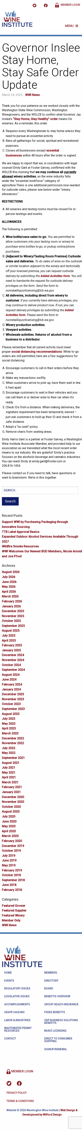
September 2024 (13, 670)
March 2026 (10, 596)
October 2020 (11, 807)
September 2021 (13, 758)
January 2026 (11, 606)
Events (9, 980)
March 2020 (10, 836)
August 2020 (10, 811)
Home (8, 972)
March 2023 (10, 733)
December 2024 (13, 655)
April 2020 (9, 831)
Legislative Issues (17, 996)
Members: (51, 972)
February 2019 (12, 870)
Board (48, 988)
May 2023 (8, 723)
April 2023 (9, 728)
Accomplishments (17, 1004)
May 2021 (8, 772)
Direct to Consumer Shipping (58, 1040)
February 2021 (12, 787)
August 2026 (10, 572)
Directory (51, 980)
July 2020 (8, 816)
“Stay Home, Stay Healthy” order (35, 119)
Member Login (70, 4)
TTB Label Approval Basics (20, 532)
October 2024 (11, 665)
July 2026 (8, 577)
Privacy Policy (16, 1092)
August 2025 (10, 630)
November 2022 (13, 743)
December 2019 (13, 846)
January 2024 (11, 689)
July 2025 (8, 635)
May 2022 (8, 753)
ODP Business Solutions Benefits (61, 1021)
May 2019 (8, 865)
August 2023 (10, 714)
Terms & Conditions (20, 1101)
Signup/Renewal (55, 1049)
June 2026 (9, 582)
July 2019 (8, 855)
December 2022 (13, 738)
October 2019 (11, 850)
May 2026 (8, 586)
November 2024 (13, 660)
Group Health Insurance (61, 1004)
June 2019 (9, 860)
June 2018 (9, 885)
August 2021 (10, 763)
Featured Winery (13, 915)
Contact (10, 1038)
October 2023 (11, 704)
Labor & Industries (17, 1020)
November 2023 (13, 699)
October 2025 (11, 621)
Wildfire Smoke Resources (20, 546)
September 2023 (13, 709)
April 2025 (9, 640)
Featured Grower (13, 905)
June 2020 (9, 821)
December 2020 (13, 797)
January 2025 (11, 650)
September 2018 (13, 880)
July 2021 (8, 767)
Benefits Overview (57, 996)
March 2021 (10, 782)
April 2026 (9, 591)
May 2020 (8, 826)
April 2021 (9, 777)
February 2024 (12, 684)
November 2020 (13, 802)
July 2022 (8, 748)
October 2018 (11, 875)
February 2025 (12, 645)
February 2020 (12, 841)
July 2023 (8, 718)
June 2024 (9, 679)
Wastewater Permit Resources (18, 1029)
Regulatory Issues (17, 988)
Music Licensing (55, 1030)
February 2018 (12, 890)
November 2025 (13, 616)
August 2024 (10, 674)
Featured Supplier (14, 910)
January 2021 (11, 792)
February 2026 (12, 601)
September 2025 (13, 626)
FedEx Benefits (54, 1012)
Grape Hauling (14, 1012)
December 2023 (13, 694)
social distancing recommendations (36, 351)
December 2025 (13, 611)
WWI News (32, 95)
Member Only (11, 920)
